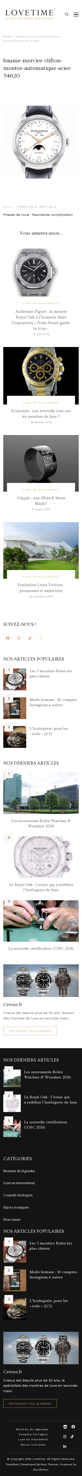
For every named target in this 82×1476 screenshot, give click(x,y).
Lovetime (39, 1459)
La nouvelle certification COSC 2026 (40, 948)
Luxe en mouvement (41, 303)
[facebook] (7, 638)
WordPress (40, 1469)
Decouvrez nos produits (30, 1031)
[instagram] (18, 638)
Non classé (11, 1220)
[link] (41, 638)
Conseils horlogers (18, 1195)
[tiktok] (30, 638)
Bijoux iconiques (16, 1207)
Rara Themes (49, 1464)
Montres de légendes (19, 1171)
